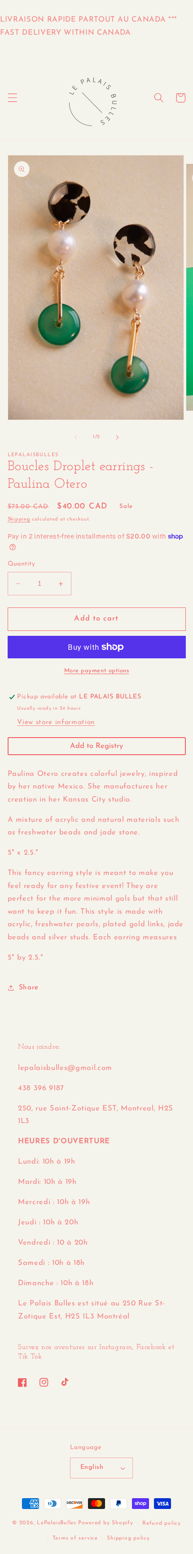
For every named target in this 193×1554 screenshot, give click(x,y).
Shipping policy (128, 1538)
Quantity (21, 564)
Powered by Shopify (105, 1523)
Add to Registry (96, 746)
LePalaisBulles (56, 1523)
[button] (12, 98)
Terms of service (75, 1538)
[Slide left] (76, 437)
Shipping (19, 519)
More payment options (96, 671)
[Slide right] (117, 437)
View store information (56, 722)
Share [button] (29, 987)
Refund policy (161, 1523)
